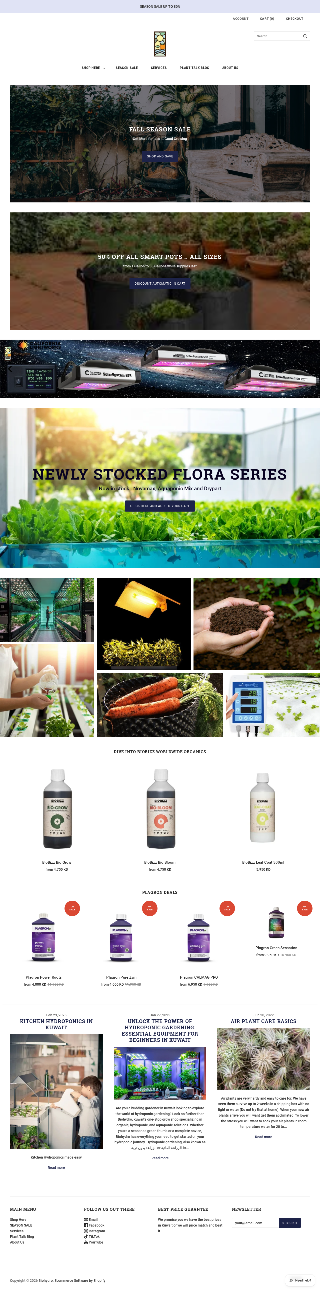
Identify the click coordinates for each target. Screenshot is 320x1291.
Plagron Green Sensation (276, 948)
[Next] (309, 368)
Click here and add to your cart (160, 506)
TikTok (94, 1237)
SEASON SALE (127, 68)
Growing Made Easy (257, 619)
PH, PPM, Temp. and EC (273, 700)
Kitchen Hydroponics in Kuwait (56, 1024)
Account (241, 18)
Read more (56, 1168)
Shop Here (91, 68)
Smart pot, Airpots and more (160, 712)
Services (159, 68)
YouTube (95, 1242)
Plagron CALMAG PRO (199, 977)
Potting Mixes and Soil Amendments (257, 629)
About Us (230, 68)
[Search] (305, 36)
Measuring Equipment (273, 709)
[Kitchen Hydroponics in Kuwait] (56, 1091)
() (267, 18)
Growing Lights (144, 619)
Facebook (96, 1225)
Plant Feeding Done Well (47, 615)
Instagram (96, 1231)
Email (93, 1220)
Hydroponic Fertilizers (47, 686)
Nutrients (47, 605)
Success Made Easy (47, 695)
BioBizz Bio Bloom (160, 862)
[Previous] (10, 368)
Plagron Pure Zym (121, 977)
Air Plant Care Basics (263, 1021)
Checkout (295, 18)
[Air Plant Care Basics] (263, 1059)
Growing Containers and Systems (160, 700)
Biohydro (45, 1281)
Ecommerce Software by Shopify (80, 1281)
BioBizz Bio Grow (56, 862)
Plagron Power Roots (44, 977)
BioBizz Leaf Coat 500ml (263, 862)
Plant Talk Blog (194, 68)
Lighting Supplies (144, 629)
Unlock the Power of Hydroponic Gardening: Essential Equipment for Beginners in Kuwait (160, 1030)
